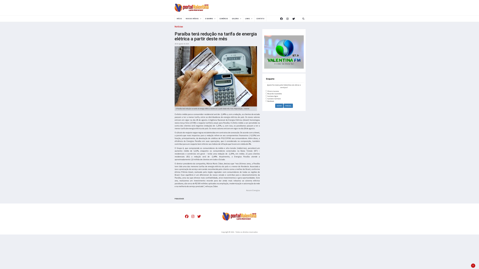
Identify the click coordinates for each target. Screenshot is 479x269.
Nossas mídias (192, 18)
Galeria (235, 18)
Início (179, 18)
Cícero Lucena (273, 91)
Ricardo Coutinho (274, 94)
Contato (260, 18)
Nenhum (270, 101)
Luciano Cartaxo (274, 99)
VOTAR (279, 106)
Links (247, 18)
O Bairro (209, 18)
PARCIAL (288, 106)
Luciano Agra (272, 96)
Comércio (223, 18)
